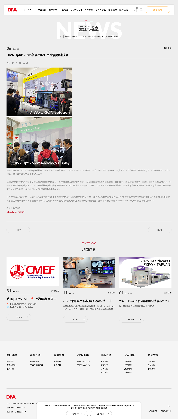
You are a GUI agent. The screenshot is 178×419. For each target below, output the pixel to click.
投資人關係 (11, 365)
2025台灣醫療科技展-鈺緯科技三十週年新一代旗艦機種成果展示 (107, 301)
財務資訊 (104, 372)
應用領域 (53, 9)
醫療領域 (57, 361)
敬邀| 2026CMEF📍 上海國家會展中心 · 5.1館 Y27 (41, 299)
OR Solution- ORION (16, 212)
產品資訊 (42, 9)
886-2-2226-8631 (18, 407)
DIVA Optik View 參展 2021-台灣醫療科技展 (100, 36)
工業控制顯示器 (36, 365)
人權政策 (128, 361)
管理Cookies (77, 414)
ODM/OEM (76, 9)
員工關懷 (128, 365)
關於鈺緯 (123, 9)
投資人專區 (100, 9)
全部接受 (100, 413)
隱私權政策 (166, 411)
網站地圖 (153, 411)
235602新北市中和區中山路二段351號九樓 (28, 403)
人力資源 (88, 9)
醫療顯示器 (34, 361)
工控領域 (57, 365)
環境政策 (128, 372)
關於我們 (10, 361)
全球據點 (151, 365)
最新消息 (106, 355)
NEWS (67, 36)
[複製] (27, 63)
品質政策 (128, 369)
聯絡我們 (157, 10)
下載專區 (64, 9)
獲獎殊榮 (104, 365)
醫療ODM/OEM (83, 361)
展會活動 (75, 36)
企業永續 (112, 9)
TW (30, 10)
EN (25, 10)
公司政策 (129, 355)
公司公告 (104, 369)
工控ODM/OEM (83, 365)
